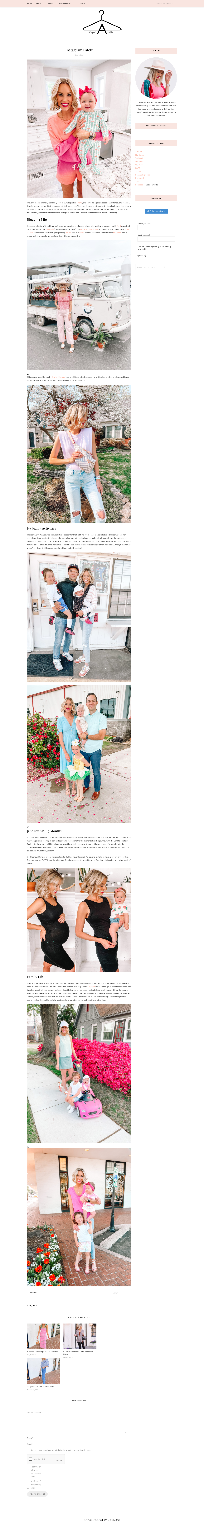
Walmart (139, 158)
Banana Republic (142, 175)
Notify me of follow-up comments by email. (36, 1472)
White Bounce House (89, 229)
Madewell (139, 178)
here (80, 203)
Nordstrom (140, 155)
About (39, 3)
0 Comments (31, 1292)
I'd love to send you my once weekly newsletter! (155, 248)
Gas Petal (50, 229)
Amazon (138, 151)
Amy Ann (32, 1305)
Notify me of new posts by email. (36, 1484)
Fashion (81, 3)
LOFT (137, 168)
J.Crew (138, 171)
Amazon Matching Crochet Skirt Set (42, 1351)
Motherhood (65, 3)
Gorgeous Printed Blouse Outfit (40, 1386)
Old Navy (139, 165)
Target (138, 181)
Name (30, 1438)
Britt (119, 226)
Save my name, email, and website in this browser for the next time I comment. (62, 1450)
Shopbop (139, 161)
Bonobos (139, 185)
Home (29, 3)
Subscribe (145, 257)
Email (30, 1444)
